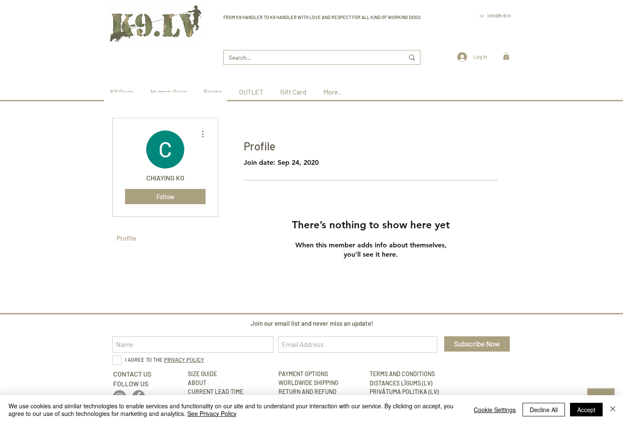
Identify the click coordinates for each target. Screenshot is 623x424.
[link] (506, 56)
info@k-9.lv (499, 15)
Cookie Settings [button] (495, 409)
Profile (126, 238)
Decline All (544, 409)
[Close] (613, 409)
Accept (586, 409)
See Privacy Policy (211, 413)
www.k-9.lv (499, 27)
